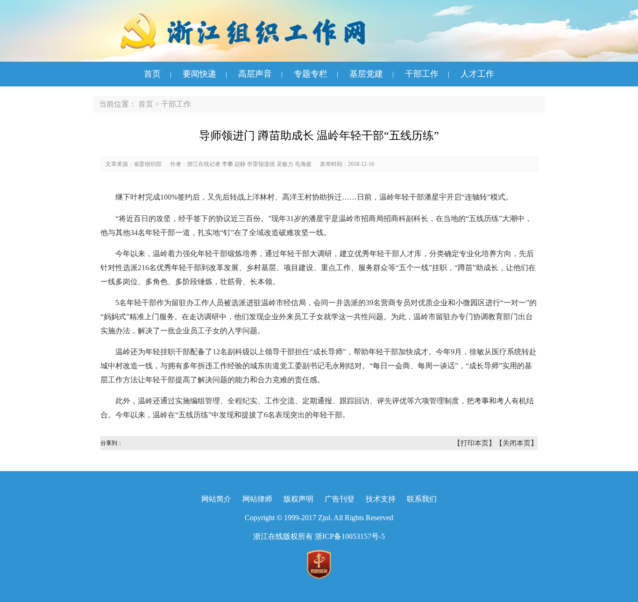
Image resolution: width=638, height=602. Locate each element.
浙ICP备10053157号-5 (350, 536)
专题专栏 (310, 74)
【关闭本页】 (517, 443)
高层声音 (255, 74)
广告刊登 (339, 499)
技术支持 (381, 499)
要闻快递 (199, 74)
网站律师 (257, 499)
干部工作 (422, 74)
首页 (152, 74)
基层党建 (366, 74)
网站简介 (216, 499)
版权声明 (298, 499)
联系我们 (422, 499)
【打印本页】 (475, 443)
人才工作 (477, 74)
